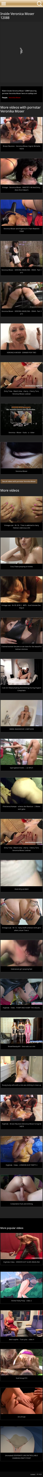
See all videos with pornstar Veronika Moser (19, 481)
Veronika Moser (15, 97)
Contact (32, 1474)
